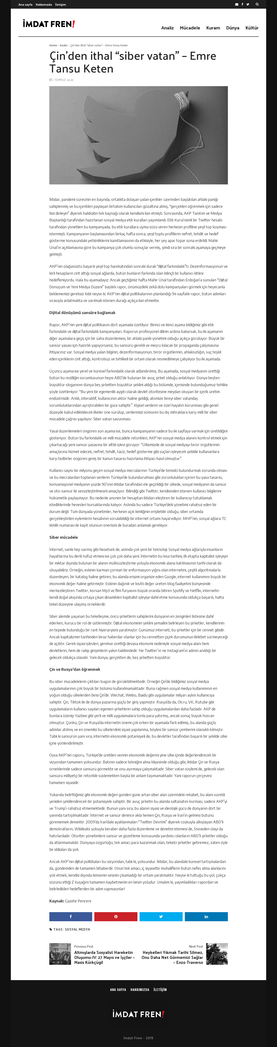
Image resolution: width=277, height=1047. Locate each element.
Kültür (252, 27)
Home (53, 45)
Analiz (167, 27)
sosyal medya (77, 929)
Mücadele (190, 27)
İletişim (60, 4)
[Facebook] (242, 4)
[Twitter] (247, 4)
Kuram (213, 27)
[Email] (236, 4)
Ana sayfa (25, 4)
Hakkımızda (44, 4)
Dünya (232, 27)
